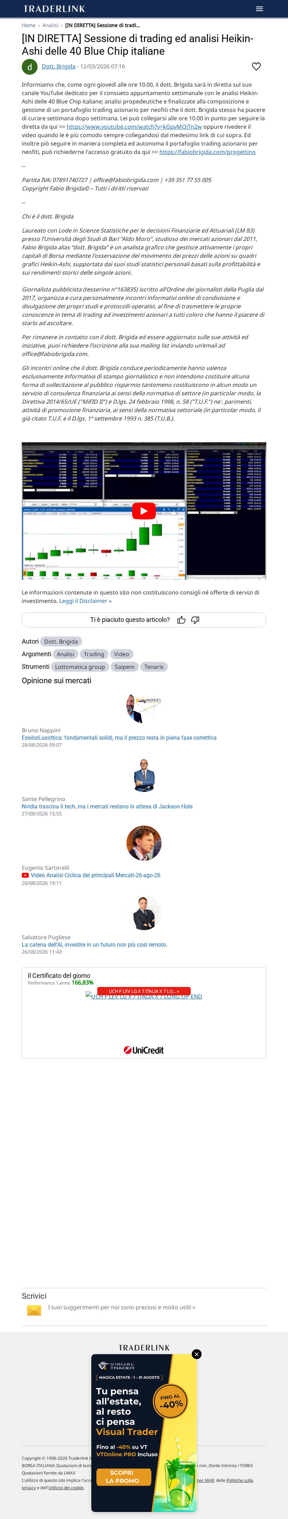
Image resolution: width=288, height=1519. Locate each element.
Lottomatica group (80, 667)
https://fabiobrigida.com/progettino (207, 152)
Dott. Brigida (59, 66)
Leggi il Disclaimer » (85, 601)
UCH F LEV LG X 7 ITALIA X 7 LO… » (144, 991)
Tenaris (154, 667)
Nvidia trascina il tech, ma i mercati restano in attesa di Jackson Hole (107, 806)
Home (28, 25)
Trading (94, 654)
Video (121, 654)
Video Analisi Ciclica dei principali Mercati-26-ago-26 (95, 875)
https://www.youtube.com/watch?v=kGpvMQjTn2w (134, 126)
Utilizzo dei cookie (66, 1488)
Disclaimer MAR (198, 1480)
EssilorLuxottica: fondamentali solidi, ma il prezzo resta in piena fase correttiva (119, 737)
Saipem (125, 667)
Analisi (50, 25)
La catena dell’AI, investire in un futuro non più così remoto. (95, 944)
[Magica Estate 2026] (144, 1433)
